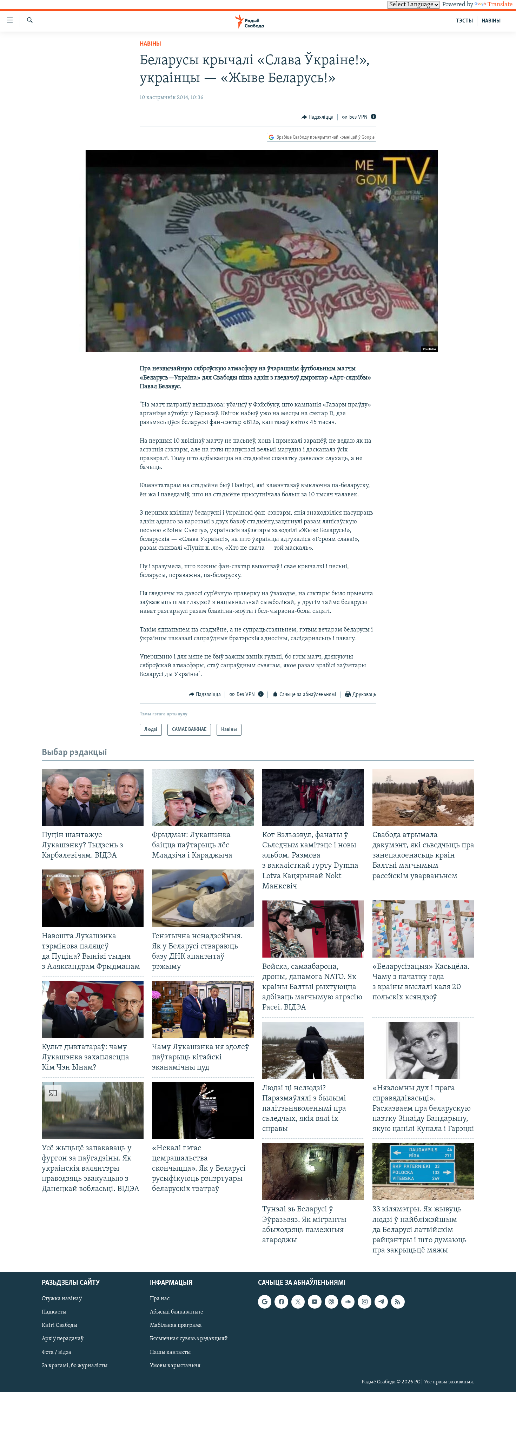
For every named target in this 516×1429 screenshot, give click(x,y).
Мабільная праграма (176, 1326)
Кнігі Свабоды (59, 1326)
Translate (500, 5)
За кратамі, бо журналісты (74, 1366)
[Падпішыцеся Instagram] (364, 1301)
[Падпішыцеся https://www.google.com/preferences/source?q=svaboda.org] (264, 1301)
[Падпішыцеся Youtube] (314, 1301)
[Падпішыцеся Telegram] (381, 1301)
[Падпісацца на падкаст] (331, 1301)
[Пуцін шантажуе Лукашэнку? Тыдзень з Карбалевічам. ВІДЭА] (93, 797)
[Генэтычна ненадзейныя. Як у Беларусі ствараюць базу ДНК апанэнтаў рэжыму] (203, 898)
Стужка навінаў (62, 1299)
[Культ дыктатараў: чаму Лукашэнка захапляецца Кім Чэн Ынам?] (93, 1009)
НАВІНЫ (491, 21)
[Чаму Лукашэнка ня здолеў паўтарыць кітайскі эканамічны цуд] (203, 1009)
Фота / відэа (56, 1352)
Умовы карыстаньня (175, 1366)
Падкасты (54, 1312)
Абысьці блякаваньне (176, 1312)
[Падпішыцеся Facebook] (281, 1301)
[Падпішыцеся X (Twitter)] (298, 1301)
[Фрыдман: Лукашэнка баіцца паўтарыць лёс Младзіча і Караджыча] (203, 797)
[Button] (318, 117)
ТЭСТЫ (464, 21)
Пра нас (160, 1299)
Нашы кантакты (170, 1352)
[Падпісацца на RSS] (397, 1301)
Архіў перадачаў (63, 1339)
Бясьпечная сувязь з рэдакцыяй (189, 1339)
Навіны (150, 44)
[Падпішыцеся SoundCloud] (348, 1301)
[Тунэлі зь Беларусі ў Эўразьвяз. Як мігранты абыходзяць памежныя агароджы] (313, 1171)
